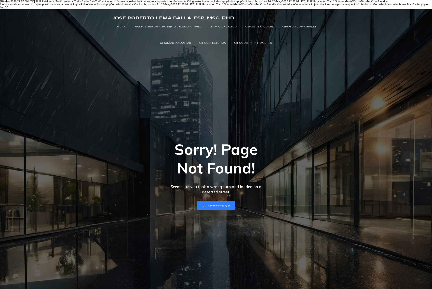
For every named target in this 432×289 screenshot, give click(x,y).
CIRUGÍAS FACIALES (259, 26)
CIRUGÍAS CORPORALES (299, 26)
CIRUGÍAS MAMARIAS (175, 43)
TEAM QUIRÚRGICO (223, 26)
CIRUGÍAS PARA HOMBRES (253, 43)
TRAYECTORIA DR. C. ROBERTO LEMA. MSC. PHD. (167, 26)
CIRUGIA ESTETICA (212, 43)
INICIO (120, 26)
